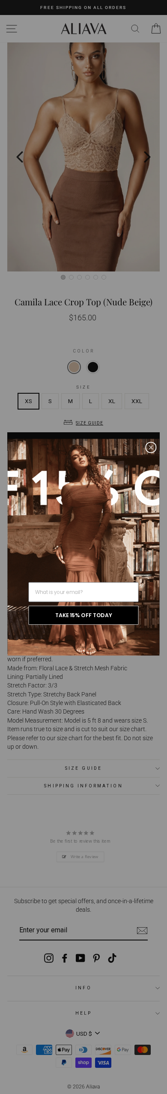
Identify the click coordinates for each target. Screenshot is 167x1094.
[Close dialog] (150, 447)
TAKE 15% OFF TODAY (83, 615)
